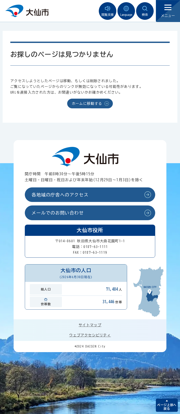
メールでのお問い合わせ (58, 213)
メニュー (168, 15)
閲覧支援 (107, 14)
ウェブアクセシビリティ (90, 335)
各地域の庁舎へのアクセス (60, 194)
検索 (145, 14)
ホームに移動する (87, 103)
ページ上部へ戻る (166, 406)
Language (126, 14)
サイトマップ (90, 325)
